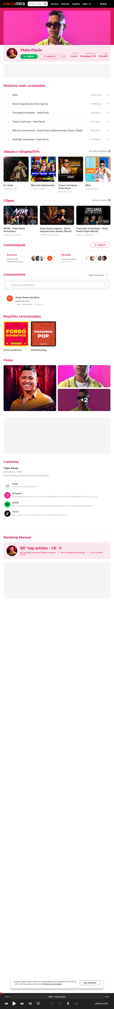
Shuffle (52, 1004)
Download (68, 1004)
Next (22, 1004)
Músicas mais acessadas (24, 86)
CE (94, 56)
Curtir (18, 304)
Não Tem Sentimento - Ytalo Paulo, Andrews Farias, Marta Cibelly (47, 130)
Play (14, 1004)
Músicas (65, 4)
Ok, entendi (90, 983)
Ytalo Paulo (31, 50)
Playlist (76, 1004)
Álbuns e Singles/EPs (22, 152)
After (15, 95)
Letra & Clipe (101, 1003)
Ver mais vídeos (99, 200)
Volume (30, 1004)
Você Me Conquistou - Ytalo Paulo (30, 139)
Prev (6, 1004)
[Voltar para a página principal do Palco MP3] (15, 4)
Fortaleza (85, 56)
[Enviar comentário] (105, 285)
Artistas (54, 4)
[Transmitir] (84, 1004)
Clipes (9, 201)
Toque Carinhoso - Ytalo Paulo (28, 121)
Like (38, 1004)
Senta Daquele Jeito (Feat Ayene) (30, 103)
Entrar (103, 4)
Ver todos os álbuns (98, 151)
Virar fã (50, 56)
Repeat (60, 1004)
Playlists (76, 4)
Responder (27, 304)
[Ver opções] (63, 56)
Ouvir (30, 56)
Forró (34, 552)
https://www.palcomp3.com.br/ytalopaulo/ (26, 475)
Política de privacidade (52, 984)
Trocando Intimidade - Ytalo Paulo (30, 112)
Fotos (8, 360)
